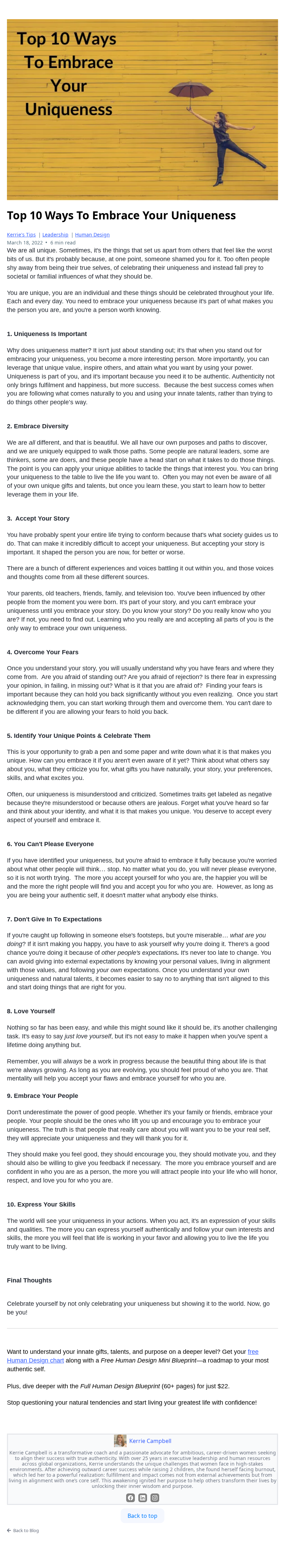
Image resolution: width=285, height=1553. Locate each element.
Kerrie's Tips (21, 234)
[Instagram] (154, 1497)
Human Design (92, 234)
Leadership (55, 234)
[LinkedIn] (142, 1497)
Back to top (142, 1516)
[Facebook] (130, 1497)
